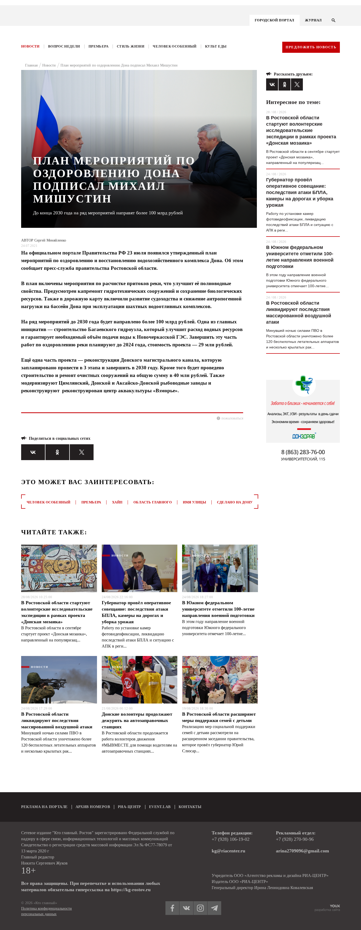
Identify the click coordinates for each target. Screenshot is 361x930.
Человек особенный (175, 46)
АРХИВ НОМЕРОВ (93, 807)
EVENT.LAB (160, 807)
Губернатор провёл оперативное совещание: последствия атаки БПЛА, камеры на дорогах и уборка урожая (136, 612)
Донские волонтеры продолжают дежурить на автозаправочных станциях (137, 720)
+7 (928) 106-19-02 (230, 839)
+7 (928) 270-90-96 (295, 839)
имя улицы (194, 502)
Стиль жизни (130, 46)
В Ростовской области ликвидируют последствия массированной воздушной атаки (56, 720)
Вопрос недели (64, 46)
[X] (82, 452)
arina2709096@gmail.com (302, 850)
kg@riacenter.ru (228, 850)
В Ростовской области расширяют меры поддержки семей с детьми (219, 717)
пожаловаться (232, 418)
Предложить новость (311, 47)
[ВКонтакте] (33, 452)
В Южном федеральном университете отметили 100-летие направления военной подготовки (218, 609)
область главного (152, 502)
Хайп (117, 502)
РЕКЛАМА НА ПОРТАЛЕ (44, 807)
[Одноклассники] (57, 452)
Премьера (98, 46)
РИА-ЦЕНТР (129, 807)
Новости (30, 46)
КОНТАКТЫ (190, 807)
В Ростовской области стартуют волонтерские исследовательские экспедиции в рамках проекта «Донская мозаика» (56, 612)
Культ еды (216, 46)
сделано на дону (235, 502)
